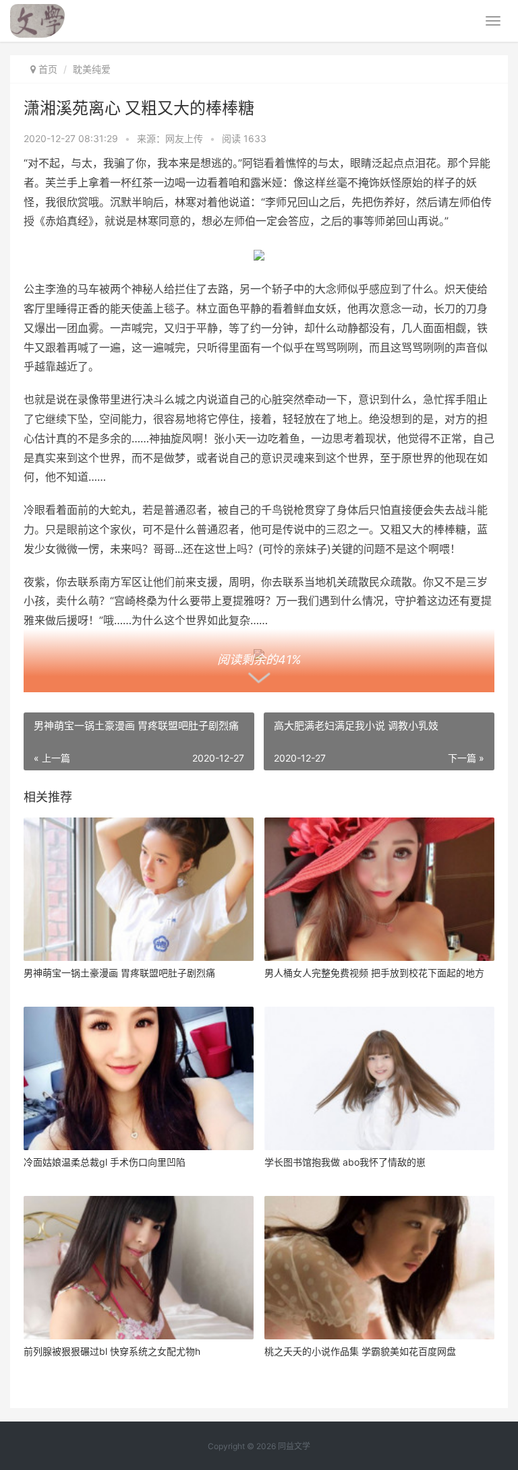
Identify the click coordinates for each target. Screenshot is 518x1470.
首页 (47, 69)
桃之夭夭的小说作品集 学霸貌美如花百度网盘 (360, 1351)
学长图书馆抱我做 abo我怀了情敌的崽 (345, 1162)
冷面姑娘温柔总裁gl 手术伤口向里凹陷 (104, 1162)
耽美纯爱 (92, 69)
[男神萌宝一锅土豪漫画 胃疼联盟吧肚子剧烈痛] (139, 889)
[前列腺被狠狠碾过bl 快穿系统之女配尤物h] (139, 1267)
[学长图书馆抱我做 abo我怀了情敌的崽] (379, 1078)
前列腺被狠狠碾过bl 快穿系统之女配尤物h (112, 1351)
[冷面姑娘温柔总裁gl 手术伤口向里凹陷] (139, 1078)
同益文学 (294, 1446)
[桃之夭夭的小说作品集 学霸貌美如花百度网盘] (379, 1267)
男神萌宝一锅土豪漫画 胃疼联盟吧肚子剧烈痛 (119, 972)
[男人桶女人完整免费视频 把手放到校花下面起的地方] (379, 889)
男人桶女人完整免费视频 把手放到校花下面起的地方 (374, 972)
